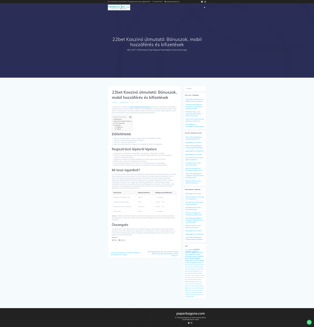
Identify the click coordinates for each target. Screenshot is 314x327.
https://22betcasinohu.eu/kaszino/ (140, 107)
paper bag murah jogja (193, 275)
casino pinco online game (194, 257)
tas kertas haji (199, 290)
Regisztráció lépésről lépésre (122, 121)
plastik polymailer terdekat (197, 285)
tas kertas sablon (191, 294)
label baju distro (193, 266)
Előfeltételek (118, 119)
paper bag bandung (189, 269)
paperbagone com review (193, 142)
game (191, 262)
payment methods (193, 279)
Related (119, 129)
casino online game (192, 250)
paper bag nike (201, 275)
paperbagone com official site (194, 151)
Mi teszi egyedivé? (119, 123)
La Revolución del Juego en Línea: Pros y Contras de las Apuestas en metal (193, 106)
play (186, 288)
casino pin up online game (194, 260)
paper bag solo (198, 277)
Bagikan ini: (120, 127)
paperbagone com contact (193, 154)
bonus (186, 249)
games (194, 262)
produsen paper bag (192, 288)
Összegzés (117, 125)
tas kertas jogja (194, 292)
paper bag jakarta (197, 269)
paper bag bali (200, 266)
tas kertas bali (193, 290)
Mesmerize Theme (193, 319)
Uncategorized (123, 102)
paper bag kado (193, 273)
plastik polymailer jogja (193, 283)
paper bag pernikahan (189, 277)
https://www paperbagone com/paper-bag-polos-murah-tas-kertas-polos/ (194, 175)
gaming (198, 262)
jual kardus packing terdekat (195, 264)
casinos (187, 262)
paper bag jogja (193, 271)
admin (115, 102)
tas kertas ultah (190, 296)
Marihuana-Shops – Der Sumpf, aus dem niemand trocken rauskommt (193, 114)
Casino (190, 250)
